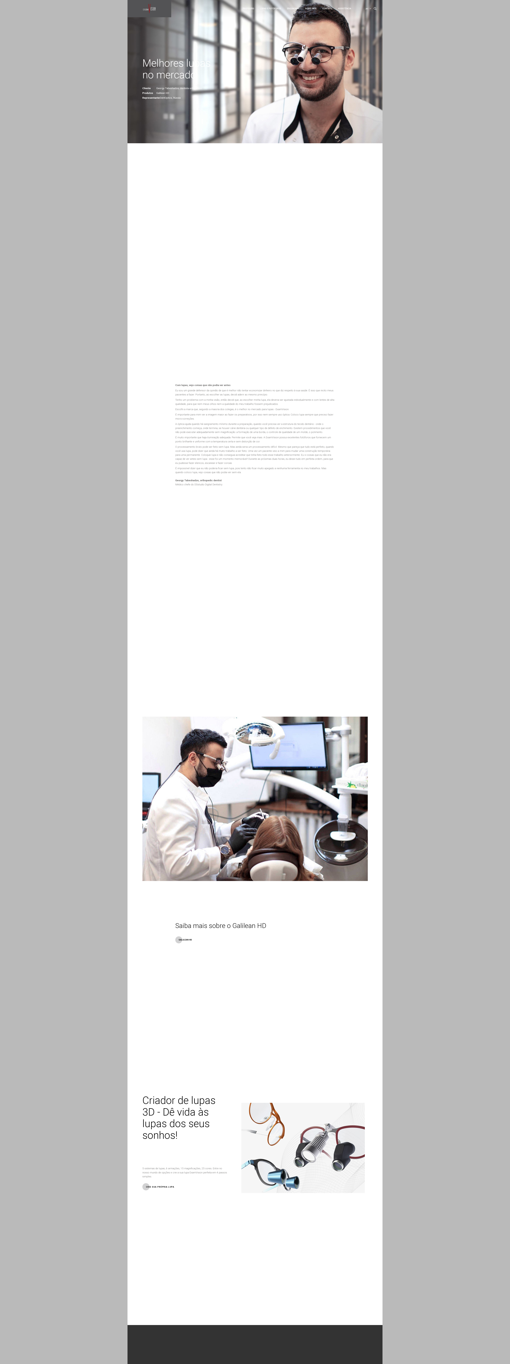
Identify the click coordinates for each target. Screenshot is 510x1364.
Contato (327, 8)
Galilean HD (162, 93)
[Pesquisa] (375, 8)
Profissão (248, 8)
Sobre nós (310, 8)
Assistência (344, 8)
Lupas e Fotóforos (270, 8)
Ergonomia (293, 8)
